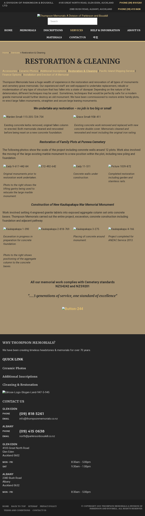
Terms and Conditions (17, 510)
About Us (133, 30)
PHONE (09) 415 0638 (129, 9)
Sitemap (32, 506)
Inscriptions (53, 30)
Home (8, 30)
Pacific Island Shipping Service (116, 71)
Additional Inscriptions (53, 71)
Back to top (18, 506)
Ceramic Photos (28, 71)
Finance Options (11, 74)
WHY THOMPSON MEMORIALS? (28, 343)
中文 (95, 37)
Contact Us (77, 37)
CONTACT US (13, 401)
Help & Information (105, 30)
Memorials (28, 30)
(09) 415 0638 (32, 431)
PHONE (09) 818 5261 (131, 2)
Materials (54, 37)
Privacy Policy (48, 506)
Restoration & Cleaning (82, 71)
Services (76, 30)
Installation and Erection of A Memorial (46, 74)
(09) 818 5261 (31, 414)
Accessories (9, 71)
